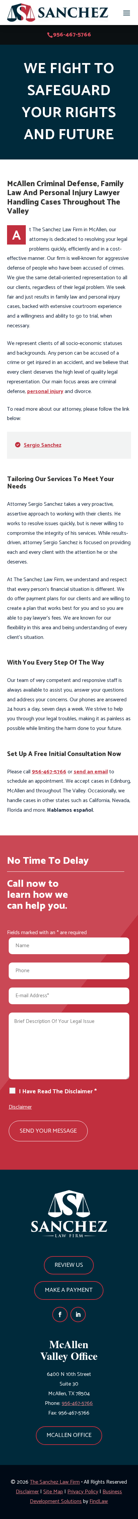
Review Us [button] (69, 1265)
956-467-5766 (72, 35)
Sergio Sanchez (42, 445)
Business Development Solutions (76, 1496)
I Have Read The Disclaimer (58, 1092)
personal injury (45, 391)
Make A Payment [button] (69, 1290)
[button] (126, 12)
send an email (91, 771)
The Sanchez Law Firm (55, 1482)
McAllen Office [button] (69, 1435)
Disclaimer (20, 1107)
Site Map (53, 1491)
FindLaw (98, 1501)
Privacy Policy (82, 1491)
